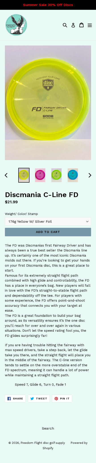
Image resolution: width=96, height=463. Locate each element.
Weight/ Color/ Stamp (21, 214)
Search (48, 428)
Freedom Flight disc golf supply (43, 442)
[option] (24, 175)
